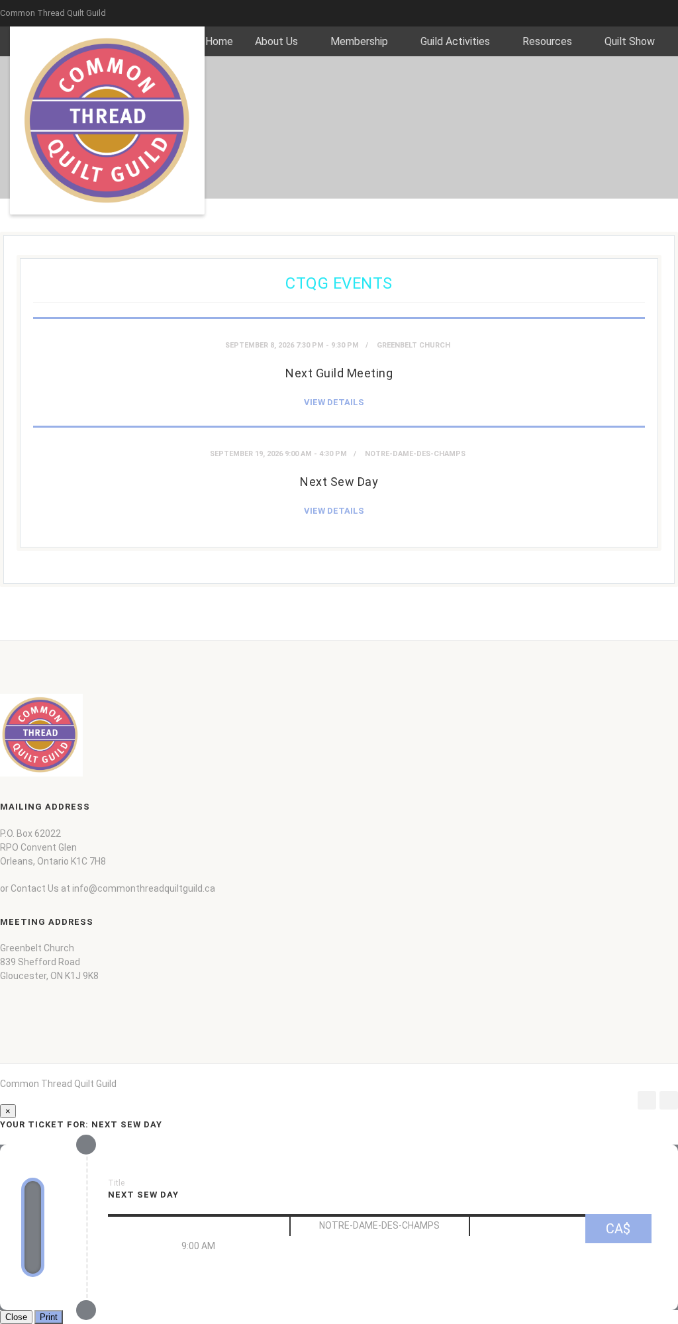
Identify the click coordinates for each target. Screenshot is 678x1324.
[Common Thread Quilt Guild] (107, 120)
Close (16, 1317)
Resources (547, 41)
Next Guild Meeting (339, 373)
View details (334, 402)
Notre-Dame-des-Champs (415, 453)
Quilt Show (630, 41)
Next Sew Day (339, 482)
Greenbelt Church (413, 345)
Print (49, 1317)
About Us (276, 41)
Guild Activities (455, 41)
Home (219, 41)
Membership (359, 41)
